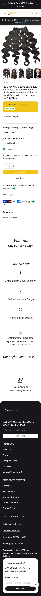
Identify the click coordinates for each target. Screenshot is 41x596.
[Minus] (5, 166)
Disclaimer (7, 466)
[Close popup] (35, 562)
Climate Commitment (12, 472)
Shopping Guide (10, 460)
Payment (7, 455)
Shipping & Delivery (12, 497)
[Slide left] (4, 4)
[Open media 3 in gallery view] (21, 73)
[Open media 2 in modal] (20, 46)
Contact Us (7, 485)
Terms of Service (10, 502)
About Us (7, 449)
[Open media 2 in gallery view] (13, 73)
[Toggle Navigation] (5, 13)
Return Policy (9, 491)
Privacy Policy (9, 508)
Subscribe (20, 435)
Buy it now (20, 178)
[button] (27, 13)
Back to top (10, 410)
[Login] (32, 13)
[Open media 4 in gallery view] (29, 73)
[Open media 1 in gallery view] (6, 73)
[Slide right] (37, 4)
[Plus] (13, 166)
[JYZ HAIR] (12, 13)
